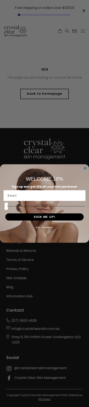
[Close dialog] (85, 168)
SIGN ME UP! (44, 216)
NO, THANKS (44, 227)
